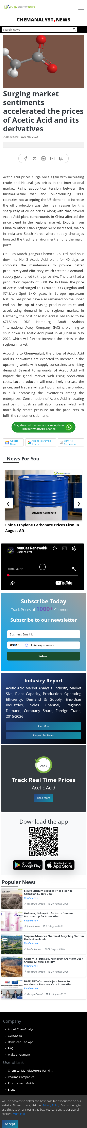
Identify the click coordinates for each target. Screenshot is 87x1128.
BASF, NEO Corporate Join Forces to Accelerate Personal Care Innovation (48, 983)
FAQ (10, 1048)
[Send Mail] (52, 158)
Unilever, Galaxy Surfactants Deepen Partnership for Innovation (48, 915)
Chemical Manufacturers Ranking (30, 1070)
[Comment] (61, 158)
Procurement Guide (20, 1083)
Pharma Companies (20, 1077)
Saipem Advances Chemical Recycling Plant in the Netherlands (54, 938)
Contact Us (14, 1035)
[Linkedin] (43, 158)
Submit (43, 656)
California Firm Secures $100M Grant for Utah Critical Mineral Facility (53, 960)
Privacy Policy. (51, 1105)
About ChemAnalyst (21, 1029)
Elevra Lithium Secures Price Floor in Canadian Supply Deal (48, 892)
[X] (34, 158)
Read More (43, 798)
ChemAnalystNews (43, 19)
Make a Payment (18, 1054)
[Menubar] (81, 7)
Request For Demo (43, 735)
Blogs (11, 1089)
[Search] (74, 29)
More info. (19, 1114)
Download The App (20, 1042)
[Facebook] (25, 158)
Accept (10, 1124)
